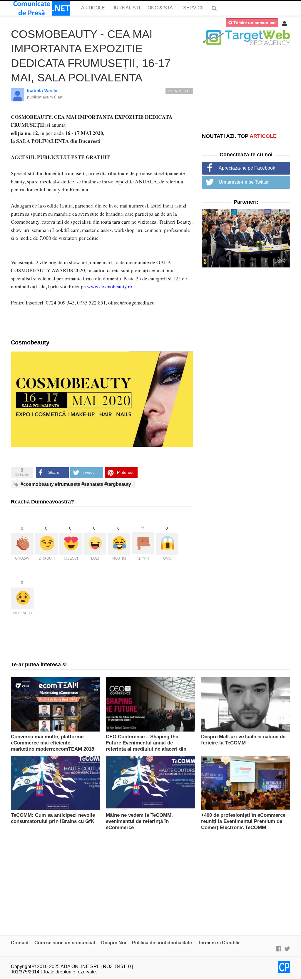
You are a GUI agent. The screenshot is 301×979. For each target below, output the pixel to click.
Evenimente (179, 91)
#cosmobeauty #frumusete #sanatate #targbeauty (75, 484)
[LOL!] (94, 544)
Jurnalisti (126, 7)
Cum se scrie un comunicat (64, 942)
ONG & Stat (161, 7)
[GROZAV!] (22, 544)
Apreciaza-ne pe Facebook (247, 167)
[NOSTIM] (119, 544)
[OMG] (167, 544)
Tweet (88, 472)
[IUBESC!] (70, 544)
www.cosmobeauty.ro (109, 286)
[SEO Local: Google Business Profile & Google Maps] (246, 37)
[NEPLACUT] (22, 598)
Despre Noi (113, 942)
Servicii (193, 7)
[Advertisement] (246, 88)
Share (53, 472)
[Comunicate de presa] (40, 8)
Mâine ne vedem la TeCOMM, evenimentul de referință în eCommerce (139, 821)
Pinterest (125, 472)
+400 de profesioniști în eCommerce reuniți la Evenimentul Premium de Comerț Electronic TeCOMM (243, 821)
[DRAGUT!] (46, 544)
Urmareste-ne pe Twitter (244, 182)
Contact (20, 942)
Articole (93, 7)
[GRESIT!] (143, 543)
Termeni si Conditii (218, 942)
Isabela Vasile (42, 90)
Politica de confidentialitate (162, 942)
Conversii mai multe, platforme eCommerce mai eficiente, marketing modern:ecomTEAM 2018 (52, 743)
